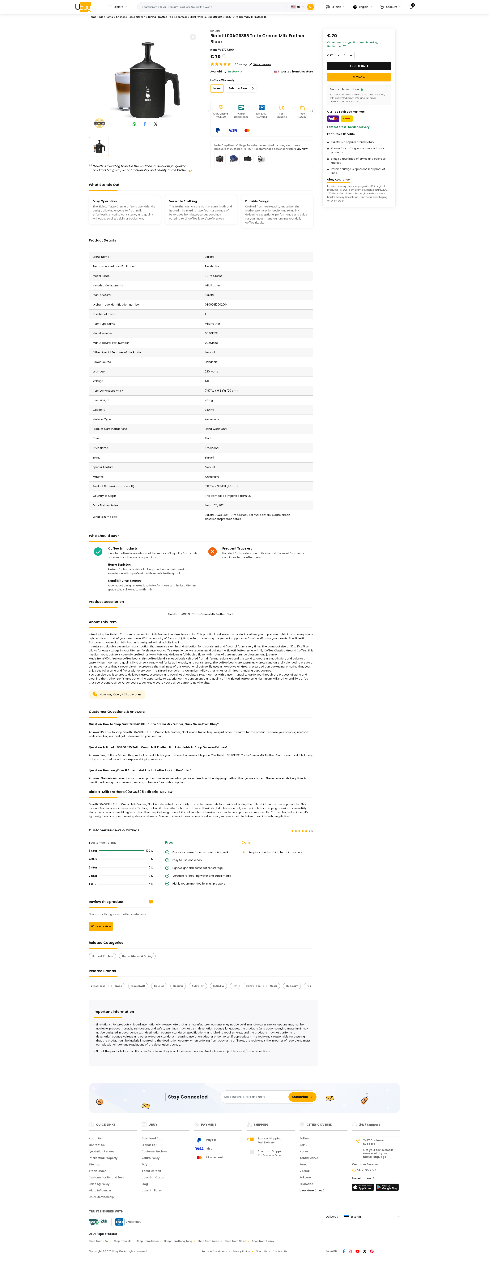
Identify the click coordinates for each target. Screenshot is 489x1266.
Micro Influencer (100, 1190)
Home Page (96, 17)
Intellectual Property (103, 1158)
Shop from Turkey (263, 1241)
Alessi (273, 986)
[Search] (310, 7)
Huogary (292, 986)
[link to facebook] (145, 124)
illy (235, 986)
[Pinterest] (371, 1252)
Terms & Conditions (214, 1251)
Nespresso (98, 986)
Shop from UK (122, 1241)
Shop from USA (98, 1241)
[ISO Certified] (126, 1222)
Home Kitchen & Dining (142, 17)
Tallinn (304, 1138)
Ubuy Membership (101, 1197)
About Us (95, 1138)
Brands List (149, 1145)
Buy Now (302, 149)
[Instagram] (350, 1252)
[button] (335, 7)
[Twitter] (365, 1252)
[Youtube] (358, 1252)
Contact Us (97, 1145)
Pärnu (304, 1164)
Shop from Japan (147, 1241)
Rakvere (305, 1177)
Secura (178, 986)
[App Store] (363, 1188)
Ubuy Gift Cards (153, 1177)
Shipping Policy (99, 1184)
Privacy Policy (241, 1251)
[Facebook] (344, 1252)
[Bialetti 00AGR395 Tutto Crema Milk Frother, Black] (145, 80)
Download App (152, 1138)
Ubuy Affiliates (152, 1190)
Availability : (218, 71)
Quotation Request (102, 1151)
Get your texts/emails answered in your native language (378, 1153)
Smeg (118, 986)
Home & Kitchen (115, 17)
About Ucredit (151, 1171)
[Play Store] (387, 1188)
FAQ (144, 1164)
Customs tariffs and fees (106, 1177)
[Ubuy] (83, 6)
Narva (304, 1151)
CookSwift (138, 986)
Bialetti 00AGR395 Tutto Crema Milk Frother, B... (237, 17)
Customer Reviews (154, 1151)
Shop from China (235, 1241)
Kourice (159, 986)
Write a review (101, 926)
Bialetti (215, 31)
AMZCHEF (198, 986)
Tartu (303, 1145)
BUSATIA (218, 986)
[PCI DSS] (98, 1222)
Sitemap (94, 1164)
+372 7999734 (366, 1170)
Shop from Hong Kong (178, 1241)
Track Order (97, 1171)
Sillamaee (306, 1184)
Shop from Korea (208, 1241)
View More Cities (311, 1190)
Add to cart (359, 66)
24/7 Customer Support (374, 1142)
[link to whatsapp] (134, 124)
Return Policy (150, 1158)
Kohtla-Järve (309, 1158)
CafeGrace (253, 986)
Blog (145, 1184)
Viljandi (304, 1171)
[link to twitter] (155, 124)
